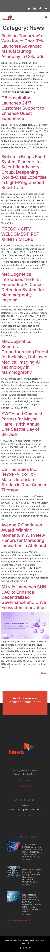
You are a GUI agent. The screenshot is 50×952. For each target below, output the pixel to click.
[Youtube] (30, 948)
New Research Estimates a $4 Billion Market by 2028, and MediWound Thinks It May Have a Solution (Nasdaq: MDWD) (31, 903)
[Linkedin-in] (26, 948)
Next (45, 673)
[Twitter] (23, 948)
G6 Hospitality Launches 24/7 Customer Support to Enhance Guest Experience (22, 108)
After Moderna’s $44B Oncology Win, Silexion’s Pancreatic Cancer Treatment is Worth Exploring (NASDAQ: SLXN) (32, 850)
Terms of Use (25, 786)
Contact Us (25, 815)
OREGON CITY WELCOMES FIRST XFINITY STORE (20, 234)
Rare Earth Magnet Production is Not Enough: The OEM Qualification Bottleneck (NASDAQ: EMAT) (31, 875)
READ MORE (28, 859)
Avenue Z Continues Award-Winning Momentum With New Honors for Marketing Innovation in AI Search (24, 535)
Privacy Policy (25, 780)
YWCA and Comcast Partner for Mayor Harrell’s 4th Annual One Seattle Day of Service (21, 424)
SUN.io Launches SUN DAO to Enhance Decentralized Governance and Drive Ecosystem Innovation (23, 597)
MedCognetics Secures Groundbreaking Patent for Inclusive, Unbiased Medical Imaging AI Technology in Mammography (24, 357)
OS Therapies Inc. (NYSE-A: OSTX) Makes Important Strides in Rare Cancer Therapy (24, 480)
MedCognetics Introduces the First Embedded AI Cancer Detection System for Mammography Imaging (22, 287)
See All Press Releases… (19, 920)
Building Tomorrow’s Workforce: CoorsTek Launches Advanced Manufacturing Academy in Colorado (23, 46)
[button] (46, 18)
